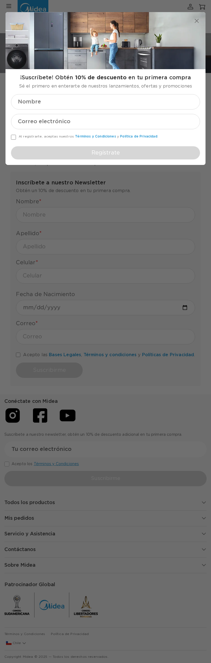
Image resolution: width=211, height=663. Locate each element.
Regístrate (105, 153)
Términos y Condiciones (95, 136)
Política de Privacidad (138, 136)
